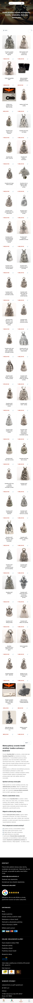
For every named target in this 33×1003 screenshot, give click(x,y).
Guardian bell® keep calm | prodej (9, 459)
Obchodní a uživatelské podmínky (12, 922)
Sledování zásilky (7, 945)
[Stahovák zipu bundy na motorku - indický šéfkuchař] (24, 690)
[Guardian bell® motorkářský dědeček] (9, 501)
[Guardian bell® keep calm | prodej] (9, 448)
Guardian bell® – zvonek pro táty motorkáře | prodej (9, 293)
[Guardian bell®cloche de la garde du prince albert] (9, 636)
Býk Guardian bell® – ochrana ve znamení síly (24, 53)
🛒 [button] (13, 59)
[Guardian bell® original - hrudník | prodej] (24, 527)
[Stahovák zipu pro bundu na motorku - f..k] (9, 717)
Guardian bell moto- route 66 (9, 157)
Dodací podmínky (7, 914)
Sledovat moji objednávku (10, 879)
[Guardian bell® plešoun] (9, 582)
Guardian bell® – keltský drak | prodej (24, 212)
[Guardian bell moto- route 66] (9, 147)
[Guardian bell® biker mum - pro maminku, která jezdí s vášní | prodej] (9, 309)
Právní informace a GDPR (9, 924)
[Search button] (21, 3)
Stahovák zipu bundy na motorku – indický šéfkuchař (23, 701)
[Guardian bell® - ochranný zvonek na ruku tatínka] (9, 256)
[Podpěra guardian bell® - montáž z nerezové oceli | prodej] (9, 690)
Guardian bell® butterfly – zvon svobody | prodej (24, 321)
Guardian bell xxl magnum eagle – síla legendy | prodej (24, 185)
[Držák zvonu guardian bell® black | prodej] (9, 94)
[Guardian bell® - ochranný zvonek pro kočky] (24, 256)
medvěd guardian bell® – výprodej (9, 674)
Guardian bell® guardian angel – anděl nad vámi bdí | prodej (24, 377)
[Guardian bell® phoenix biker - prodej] (24, 555)
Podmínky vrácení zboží (9, 951)
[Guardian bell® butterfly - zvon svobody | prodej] (24, 309)
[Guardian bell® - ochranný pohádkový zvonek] (24, 227)
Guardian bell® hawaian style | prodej (9, 405)
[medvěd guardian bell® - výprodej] (9, 663)
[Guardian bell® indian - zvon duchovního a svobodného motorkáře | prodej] (24, 420)
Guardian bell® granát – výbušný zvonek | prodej (9, 377)
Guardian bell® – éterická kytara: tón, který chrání (9, 212)
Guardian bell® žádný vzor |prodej (24, 622)
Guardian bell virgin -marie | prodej (9, 184)
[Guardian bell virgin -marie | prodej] (9, 173)
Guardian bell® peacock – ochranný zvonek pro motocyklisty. (9, 566)
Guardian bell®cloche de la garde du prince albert (9, 648)
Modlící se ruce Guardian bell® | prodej (23, 675)
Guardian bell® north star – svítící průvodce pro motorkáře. (9, 539)
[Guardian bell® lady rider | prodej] (24, 448)
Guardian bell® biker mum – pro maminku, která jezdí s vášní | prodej (9, 322)
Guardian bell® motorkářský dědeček (9, 512)
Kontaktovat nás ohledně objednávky (13, 882)
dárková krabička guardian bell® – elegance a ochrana (23, 79)
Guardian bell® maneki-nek (23, 484)
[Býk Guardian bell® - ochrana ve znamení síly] (24, 42)
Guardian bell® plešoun (9, 593)
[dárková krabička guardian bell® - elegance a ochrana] (24, 68)
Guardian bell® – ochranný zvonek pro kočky (24, 267)
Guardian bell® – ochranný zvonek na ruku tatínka (9, 267)
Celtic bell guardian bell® (9, 79)
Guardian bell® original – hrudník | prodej (24, 538)
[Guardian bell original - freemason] (24, 147)
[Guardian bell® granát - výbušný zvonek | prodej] (9, 366)
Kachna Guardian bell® (24, 647)
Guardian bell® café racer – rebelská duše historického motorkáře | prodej (9, 350)
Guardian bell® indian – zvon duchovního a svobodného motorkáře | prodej (24, 432)
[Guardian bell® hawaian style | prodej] (9, 393)
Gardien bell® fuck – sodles (24, 105)
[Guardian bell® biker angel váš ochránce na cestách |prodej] (24, 282)
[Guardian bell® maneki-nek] (24, 473)
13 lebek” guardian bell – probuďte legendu (9, 53)
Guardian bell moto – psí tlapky (23, 131)
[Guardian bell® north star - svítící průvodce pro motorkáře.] (9, 527)
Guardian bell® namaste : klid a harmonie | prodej (24, 512)
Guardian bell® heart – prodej (23, 404)
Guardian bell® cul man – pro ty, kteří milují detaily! (24, 350)
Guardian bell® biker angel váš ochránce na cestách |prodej (23, 293)
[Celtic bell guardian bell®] (9, 68)
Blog (3, 911)
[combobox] (14, 3)
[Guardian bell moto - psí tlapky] (24, 121)
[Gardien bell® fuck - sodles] (24, 94)
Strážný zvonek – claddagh (24, 728)
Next (26, 742)
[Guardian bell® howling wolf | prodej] (9, 420)
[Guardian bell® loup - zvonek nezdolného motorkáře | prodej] (9, 473)
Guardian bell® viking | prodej (9, 622)
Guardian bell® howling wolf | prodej (9, 431)
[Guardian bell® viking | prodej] (9, 611)
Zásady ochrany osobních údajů (11, 916)
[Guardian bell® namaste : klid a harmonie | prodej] (24, 501)
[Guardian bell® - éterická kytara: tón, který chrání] (9, 201)
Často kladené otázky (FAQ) (10, 943)
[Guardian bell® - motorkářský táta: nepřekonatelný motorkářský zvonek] (9, 227)
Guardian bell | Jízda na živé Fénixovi (9, 132)
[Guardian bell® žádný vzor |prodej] (24, 611)
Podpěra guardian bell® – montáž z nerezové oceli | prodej (9, 701)
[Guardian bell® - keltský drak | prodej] (24, 201)
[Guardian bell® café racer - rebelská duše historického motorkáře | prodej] (9, 338)
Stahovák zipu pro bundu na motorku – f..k (9, 729)
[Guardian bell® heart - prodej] (24, 393)
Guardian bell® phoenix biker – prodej (23, 566)
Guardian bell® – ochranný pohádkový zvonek (24, 238)
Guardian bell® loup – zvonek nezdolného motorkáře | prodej (9, 485)
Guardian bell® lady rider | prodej (23, 459)
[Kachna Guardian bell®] (24, 636)
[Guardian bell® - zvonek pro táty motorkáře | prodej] (9, 282)
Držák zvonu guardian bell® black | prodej (9, 106)
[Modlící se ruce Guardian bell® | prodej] (24, 663)
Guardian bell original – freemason (24, 158)
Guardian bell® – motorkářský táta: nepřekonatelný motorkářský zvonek (9, 239)
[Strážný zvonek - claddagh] (24, 717)
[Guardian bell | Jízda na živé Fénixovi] (9, 121)
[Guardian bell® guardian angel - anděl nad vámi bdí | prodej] (24, 366)
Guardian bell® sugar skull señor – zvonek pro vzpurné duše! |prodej (24, 595)
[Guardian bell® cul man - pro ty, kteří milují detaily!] (24, 338)
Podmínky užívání (7, 948)
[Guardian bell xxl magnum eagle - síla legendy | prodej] (24, 173)
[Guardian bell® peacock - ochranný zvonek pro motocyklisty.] (9, 555)
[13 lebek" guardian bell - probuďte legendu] (9, 42)
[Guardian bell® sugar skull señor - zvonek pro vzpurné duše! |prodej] (24, 582)
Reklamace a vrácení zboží (10, 919)
